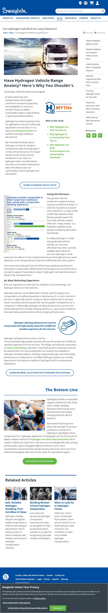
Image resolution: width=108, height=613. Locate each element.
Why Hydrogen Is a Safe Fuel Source (59, 128)
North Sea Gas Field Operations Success (93, 120)
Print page (89, 33)
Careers (83, 18)
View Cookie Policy (10, 603)
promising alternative (22, 130)
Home (5, 33)
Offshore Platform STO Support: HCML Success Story (93, 54)
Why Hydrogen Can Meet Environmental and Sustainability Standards (60, 151)
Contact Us (60, 575)
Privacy (47, 579)
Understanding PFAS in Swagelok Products (93, 67)
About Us (96, 18)
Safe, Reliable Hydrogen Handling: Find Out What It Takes (15, 507)
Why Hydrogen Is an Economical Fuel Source (59, 137)
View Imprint (24, 603)
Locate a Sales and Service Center (29, 575)
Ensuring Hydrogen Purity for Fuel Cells (93, 94)
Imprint (55, 579)
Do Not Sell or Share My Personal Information (28, 608)
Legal (39, 579)
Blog (59, 18)
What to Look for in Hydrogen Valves (64, 506)
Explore (93, 42)
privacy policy (40, 598)
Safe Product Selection (25, 579)
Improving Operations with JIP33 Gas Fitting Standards (93, 107)
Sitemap (64, 579)
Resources (71, 18)
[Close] (104, 587)
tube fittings (20, 348)
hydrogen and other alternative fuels (49, 439)
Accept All (58, 608)
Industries (48, 18)
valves (9, 348)
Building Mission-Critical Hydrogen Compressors (40, 506)
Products (8, 18)
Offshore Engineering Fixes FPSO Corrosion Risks (93, 81)
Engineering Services (28, 18)
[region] (54, 598)
